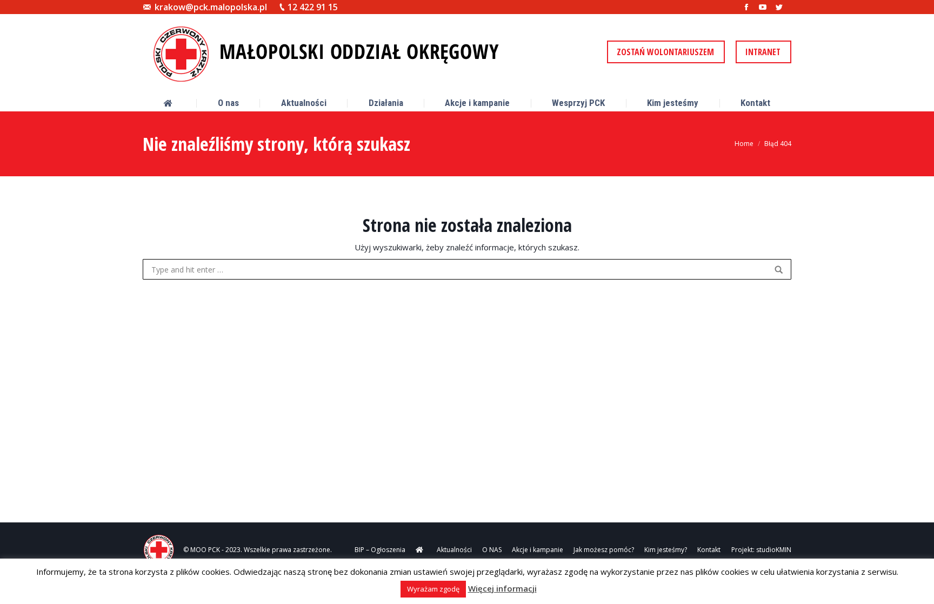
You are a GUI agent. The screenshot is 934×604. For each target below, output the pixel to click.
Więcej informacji (502, 588)
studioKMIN (773, 549)
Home (744, 143)
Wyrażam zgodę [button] (433, 589)
